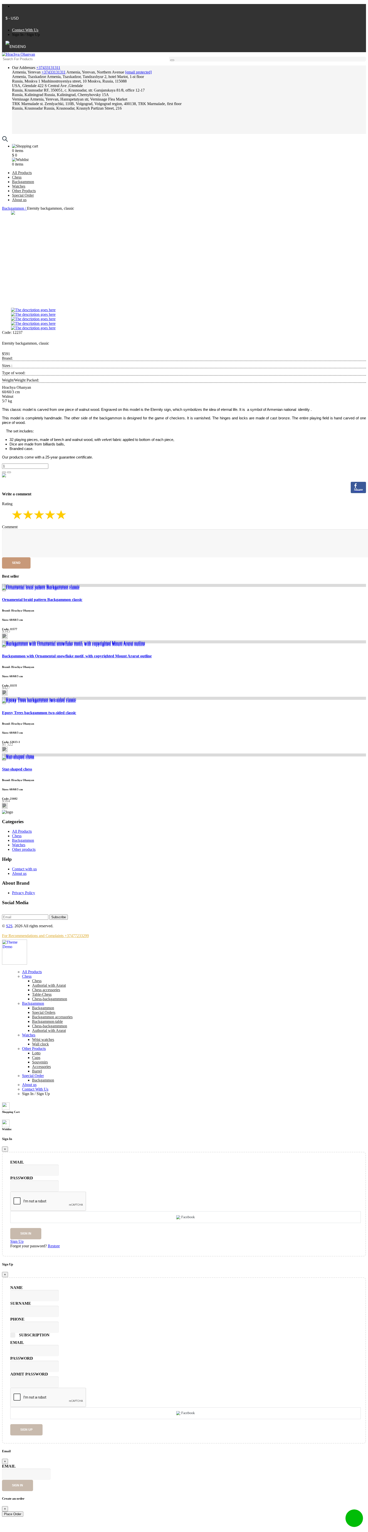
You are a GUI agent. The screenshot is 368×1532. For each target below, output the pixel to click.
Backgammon (23, 182)
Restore (54, 1246)
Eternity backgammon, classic (25, 343)
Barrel (37, 1071)
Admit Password (29, 1374)
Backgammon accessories (52, 1017)
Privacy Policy (23, 893)
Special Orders (43, 1012)
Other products (24, 849)
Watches (18, 186)
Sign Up (33, 34)
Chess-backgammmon (49, 999)
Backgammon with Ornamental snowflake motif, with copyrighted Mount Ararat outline (77, 656)
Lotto (36, 1053)
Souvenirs (40, 1062)
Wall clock (40, 1044)
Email (17, 1162)
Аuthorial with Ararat (49, 985)
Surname (20, 1303)
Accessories (41, 1066)
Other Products (24, 191)
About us (19, 200)
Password (21, 1178)
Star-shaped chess (17, 769)
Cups (36, 1057)
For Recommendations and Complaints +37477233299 (45, 936)
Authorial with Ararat (49, 1030)
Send (16, 563)
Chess (17, 177)
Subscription (34, 1335)
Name (16, 1287)
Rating (7, 504)
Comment (10, 527)
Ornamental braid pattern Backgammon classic (42, 599)
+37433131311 (48, 67)
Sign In (18, 34)
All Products (22, 173)
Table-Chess (42, 994)
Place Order (12, 1514)
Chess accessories (46, 990)
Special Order (23, 195)
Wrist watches (43, 1039)
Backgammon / (14, 208)
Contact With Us (25, 30)
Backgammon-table (47, 1021)
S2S (9, 926)
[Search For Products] (172, 60)
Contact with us (24, 869)
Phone (17, 1319)
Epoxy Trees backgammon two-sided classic (39, 713)
